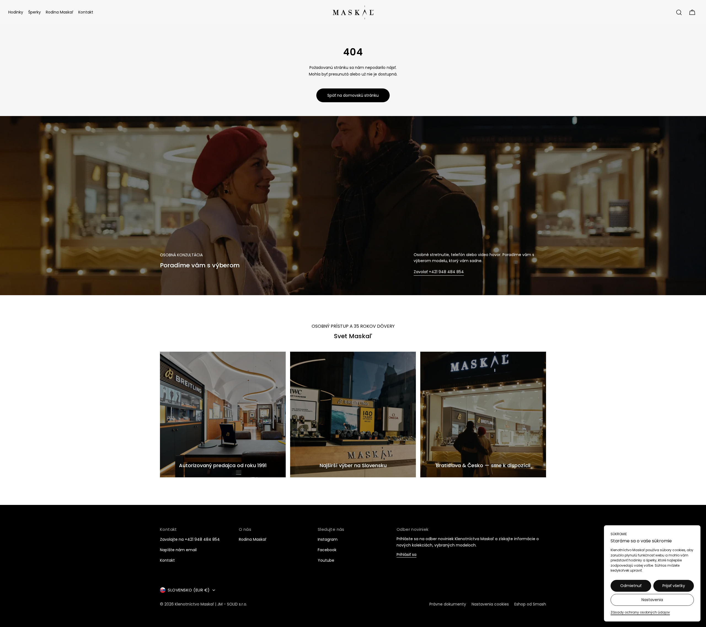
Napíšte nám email (178, 550)
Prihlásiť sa (406, 555)
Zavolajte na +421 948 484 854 (190, 539)
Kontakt (167, 560)
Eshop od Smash (530, 604)
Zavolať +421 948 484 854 (439, 272)
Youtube (326, 560)
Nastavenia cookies (490, 604)
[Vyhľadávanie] (678, 12)
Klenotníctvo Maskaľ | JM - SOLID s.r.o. (211, 604)
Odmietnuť (630, 585)
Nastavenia (652, 599)
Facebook (327, 550)
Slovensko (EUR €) (189, 590)
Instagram (328, 539)
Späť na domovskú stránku (353, 95)
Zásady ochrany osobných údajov (640, 612)
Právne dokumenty (447, 604)
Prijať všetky (673, 585)
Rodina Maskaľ (252, 539)
